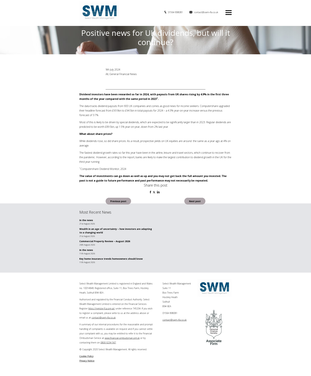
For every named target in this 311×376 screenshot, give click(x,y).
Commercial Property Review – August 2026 (104, 241)
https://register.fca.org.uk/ (101, 308)
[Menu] (228, 12)
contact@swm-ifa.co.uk (206, 12)
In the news (86, 220)
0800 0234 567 (108, 342)
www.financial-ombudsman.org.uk (122, 338)
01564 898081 (175, 12)
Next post (195, 201)
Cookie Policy (86, 356)
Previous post (118, 201)
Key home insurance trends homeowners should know (111, 258)
